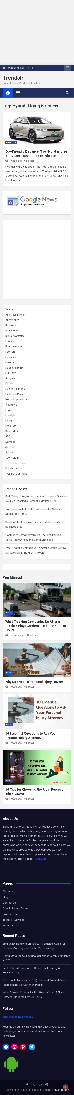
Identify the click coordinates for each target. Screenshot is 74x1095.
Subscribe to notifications (18, 1016)
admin (31, 160)
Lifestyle (11, 142)
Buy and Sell (12, 330)
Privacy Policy (11, 914)
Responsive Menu (67, 68)
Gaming (9, 383)
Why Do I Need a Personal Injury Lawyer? (35, 682)
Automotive (12, 320)
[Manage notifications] (65, 1087)
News (8, 420)
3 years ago (15, 160)
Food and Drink (14, 367)
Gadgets (10, 378)
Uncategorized (13, 468)
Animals (10, 309)
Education (11, 341)
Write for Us (10, 925)
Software (10, 447)
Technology (12, 457)
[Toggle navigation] (18, 92)
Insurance (11, 404)
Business (10, 325)
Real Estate (12, 431)
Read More (40, 858)
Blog (5, 897)
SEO (7, 436)
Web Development (16, 473)
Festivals (10, 357)
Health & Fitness (15, 389)
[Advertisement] (37, 259)
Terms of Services (13, 919)
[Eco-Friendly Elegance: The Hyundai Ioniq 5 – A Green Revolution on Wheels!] (37, 129)
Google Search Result (15, 908)
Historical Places (15, 394)
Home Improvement (17, 399)
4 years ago (15, 798)
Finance (10, 362)
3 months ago (16, 635)
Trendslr (13, 77)
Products (10, 426)
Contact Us (9, 902)
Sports (9, 452)
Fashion (10, 351)
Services (10, 441)
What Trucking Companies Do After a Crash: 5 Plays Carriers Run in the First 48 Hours (35, 626)
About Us (8, 891)
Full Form (10, 373)
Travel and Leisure (16, 463)
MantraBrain (62, 1089)
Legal (8, 410)
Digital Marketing (15, 336)
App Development (15, 314)
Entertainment (13, 346)
